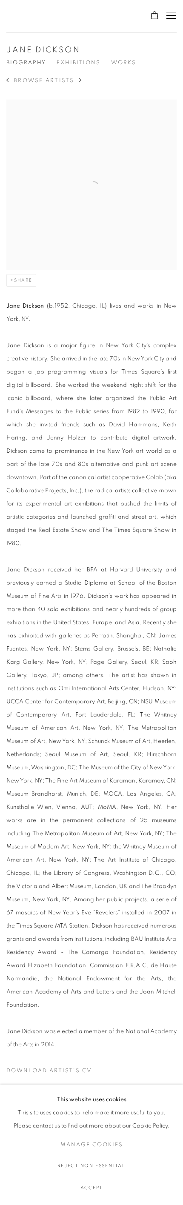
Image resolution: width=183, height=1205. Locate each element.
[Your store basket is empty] (154, 16)
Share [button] (23, 280)
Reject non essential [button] (91, 1165)
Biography (26, 63)
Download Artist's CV (54, 1072)
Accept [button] (91, 1187)
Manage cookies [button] (91, 1145)
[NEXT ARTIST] (81, 81)
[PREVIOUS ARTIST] (8, 81)
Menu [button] (170, 16)
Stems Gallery (36, 16)
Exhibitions (78, 63)
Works (123, 63)
